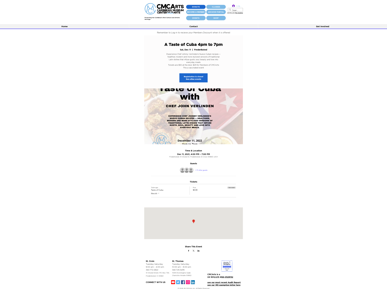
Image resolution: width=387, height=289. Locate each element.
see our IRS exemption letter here (223, 285)
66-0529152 (239, 13)
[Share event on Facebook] (189, 251)
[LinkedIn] (193, 282)
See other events (193, 79)
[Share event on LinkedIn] (198, 251)
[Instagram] (188, 282)
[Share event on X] (194, 251)
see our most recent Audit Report (224, 282)
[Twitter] (178, 282)
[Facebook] (183, 282)
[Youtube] (173, 282)
